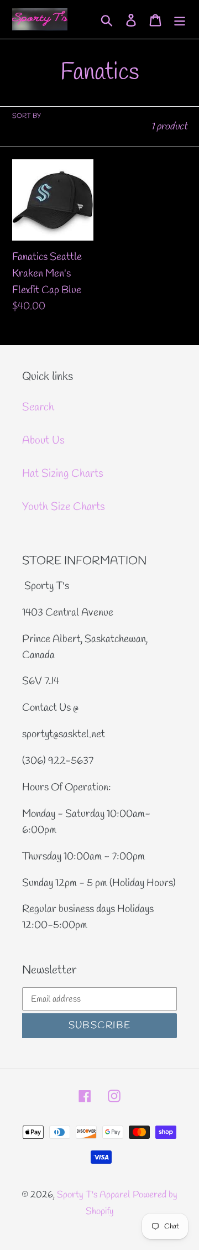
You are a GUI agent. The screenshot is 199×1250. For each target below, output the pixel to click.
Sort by (26, 116)
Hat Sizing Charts (62, 473)
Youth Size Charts (63, 506)
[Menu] (179, 19)
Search (38, 407)
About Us (43, 440)
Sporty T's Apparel (93, 1195)
